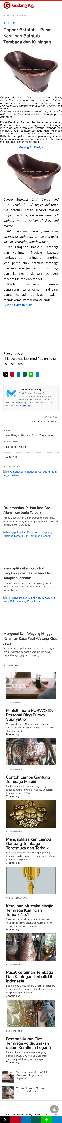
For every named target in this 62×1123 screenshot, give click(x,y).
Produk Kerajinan (16, 898)
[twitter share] (5, 374)
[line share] (31, 374)
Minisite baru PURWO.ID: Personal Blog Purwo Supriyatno (29, 715)
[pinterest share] (12, 374)
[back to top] (54, 1109)
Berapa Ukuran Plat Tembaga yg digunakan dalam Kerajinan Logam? (28, 1043)
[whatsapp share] (25, 374)
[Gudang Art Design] (18, 5)
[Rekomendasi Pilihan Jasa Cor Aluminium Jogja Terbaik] (31, 487)
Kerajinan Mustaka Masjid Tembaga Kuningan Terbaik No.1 (30, 910)
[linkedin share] (18, 374)
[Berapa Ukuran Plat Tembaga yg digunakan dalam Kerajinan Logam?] (31, 1013)
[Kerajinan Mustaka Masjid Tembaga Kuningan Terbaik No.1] (31, 880)
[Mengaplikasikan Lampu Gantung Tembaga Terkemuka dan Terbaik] (31, 814)
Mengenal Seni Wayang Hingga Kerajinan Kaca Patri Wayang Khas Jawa (30, 638)
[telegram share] (37, 374)
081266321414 (26, 405)
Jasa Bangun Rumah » (45, 421)
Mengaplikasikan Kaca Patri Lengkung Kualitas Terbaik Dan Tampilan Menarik (27, 573)
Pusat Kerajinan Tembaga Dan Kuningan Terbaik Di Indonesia (29, 977)
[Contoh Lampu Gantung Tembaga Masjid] (31, 751)
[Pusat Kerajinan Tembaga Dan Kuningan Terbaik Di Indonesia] (31, 947)
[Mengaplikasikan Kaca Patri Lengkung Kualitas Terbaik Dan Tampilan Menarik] (31, 547)
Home (6, 15)
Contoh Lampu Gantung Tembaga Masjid (28, 779)
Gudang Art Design (31, 147)
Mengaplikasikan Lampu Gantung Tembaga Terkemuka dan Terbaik (28, 844)
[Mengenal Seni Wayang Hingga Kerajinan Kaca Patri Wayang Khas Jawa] (31, 613)
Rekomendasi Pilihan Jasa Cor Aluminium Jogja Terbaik (26, 510)
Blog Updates (20, 15)
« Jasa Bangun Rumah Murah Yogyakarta (28, 435)
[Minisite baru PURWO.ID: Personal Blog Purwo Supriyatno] (31, 685)
